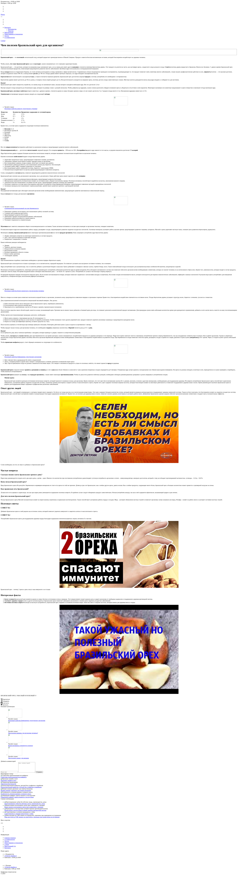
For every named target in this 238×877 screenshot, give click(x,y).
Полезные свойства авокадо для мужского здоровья (20, 108)
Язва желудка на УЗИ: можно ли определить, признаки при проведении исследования (31, 817)
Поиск (3, 14)
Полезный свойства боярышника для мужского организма (22, 357)
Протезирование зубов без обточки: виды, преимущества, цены (24, 803)
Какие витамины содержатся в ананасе (20, 745)
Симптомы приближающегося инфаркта (13, 777)
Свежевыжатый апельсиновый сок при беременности (21, 208)
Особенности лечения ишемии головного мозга (16, 794)
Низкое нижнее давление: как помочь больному (16, 790)
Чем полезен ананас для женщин (18, 758)
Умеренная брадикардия (8, 784)
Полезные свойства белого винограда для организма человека (24, 291)
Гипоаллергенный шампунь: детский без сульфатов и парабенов (21, 787)
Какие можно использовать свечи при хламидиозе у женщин (23, 807)
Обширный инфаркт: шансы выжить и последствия (17, 797)
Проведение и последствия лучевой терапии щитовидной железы (25, 810)
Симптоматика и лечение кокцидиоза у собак (18, 813)
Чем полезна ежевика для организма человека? (23, 733)
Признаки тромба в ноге (8, 780)
